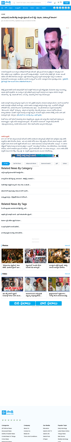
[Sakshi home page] (7, 412)
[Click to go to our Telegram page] (17, 420)
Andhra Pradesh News (8, 434)
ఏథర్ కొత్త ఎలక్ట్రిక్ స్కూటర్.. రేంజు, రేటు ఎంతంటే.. (32, 185)
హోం (6, 8)
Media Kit (26, 434)
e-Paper (45, 439)
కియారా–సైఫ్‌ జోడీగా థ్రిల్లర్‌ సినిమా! (35, 221)
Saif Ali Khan (17, 163)
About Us (26, 428)
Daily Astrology (62, 428)
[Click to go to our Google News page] (69, 8)
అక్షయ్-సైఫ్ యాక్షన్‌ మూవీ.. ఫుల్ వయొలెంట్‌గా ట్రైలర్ (33, 214)
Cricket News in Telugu (8, 436)
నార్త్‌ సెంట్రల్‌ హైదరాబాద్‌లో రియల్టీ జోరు (35, 173)
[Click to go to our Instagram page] (63, 8)
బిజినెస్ (44, 8)
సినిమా (32, 8)
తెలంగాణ (25, 8)
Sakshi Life (46, 434)
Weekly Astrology (63, 439)
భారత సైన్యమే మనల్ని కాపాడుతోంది (35, 233)
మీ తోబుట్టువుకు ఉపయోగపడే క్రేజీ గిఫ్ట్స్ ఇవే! (32, 208)
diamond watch (46, 163)
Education (46, 428)
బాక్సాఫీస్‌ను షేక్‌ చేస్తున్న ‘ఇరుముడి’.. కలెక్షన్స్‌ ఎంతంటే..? (34, 179)
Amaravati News (7, 431)
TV (61, 2)
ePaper (49, 2)
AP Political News (7, 428)
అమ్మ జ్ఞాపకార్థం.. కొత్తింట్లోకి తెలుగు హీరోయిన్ (34, 197)
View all (67, 245)
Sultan (65, 163)
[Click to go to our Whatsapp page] (57, 8)
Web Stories (61, 436)
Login (66, 3)
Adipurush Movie (31, 163)
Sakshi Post (46, 436)
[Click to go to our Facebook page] (54, 8)
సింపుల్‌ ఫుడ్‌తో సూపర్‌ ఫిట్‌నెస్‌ (32, 227)
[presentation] (4, 255)
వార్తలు (10, 8)
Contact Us (27, 431)
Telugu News (62, 434)
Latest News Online (63, 431)
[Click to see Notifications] (55, 3)
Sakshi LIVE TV (47, 431)
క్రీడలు (38, 8)
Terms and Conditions (30, 436)
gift (57, 163)
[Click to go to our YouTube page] (66, 8)
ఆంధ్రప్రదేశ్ (17, 8)
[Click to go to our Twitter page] (60, 8)
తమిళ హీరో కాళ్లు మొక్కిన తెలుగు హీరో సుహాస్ (34, 191)
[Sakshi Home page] (6, 3)
